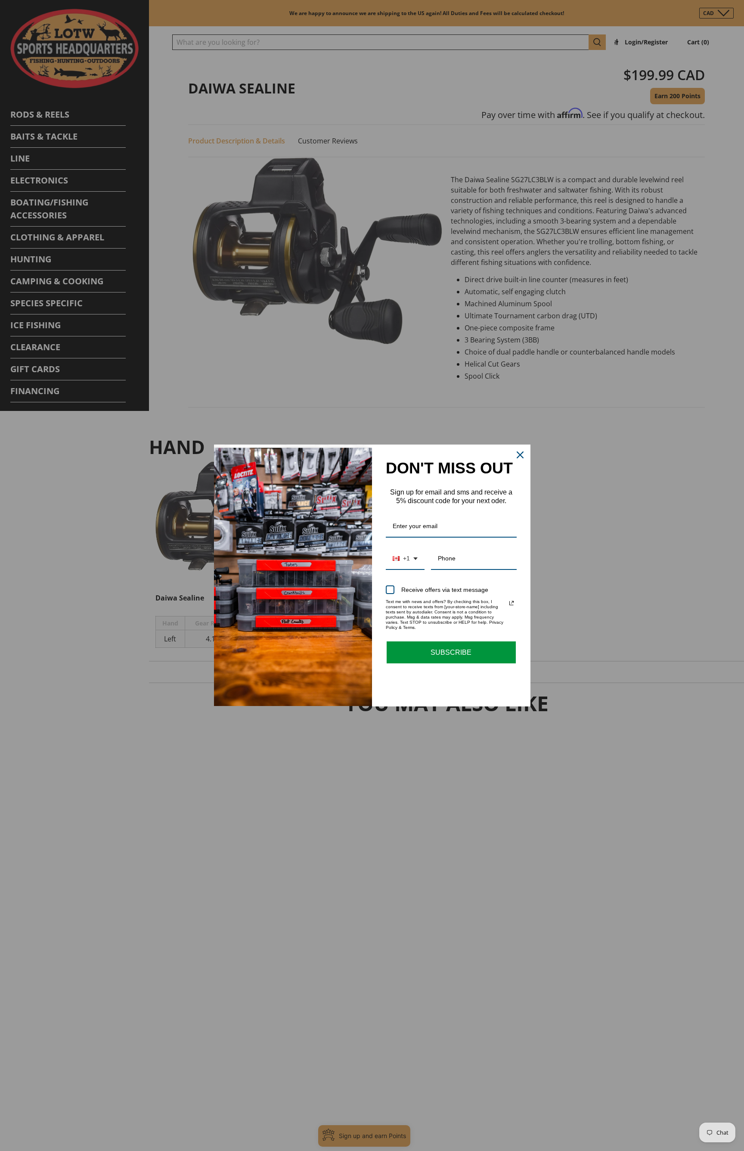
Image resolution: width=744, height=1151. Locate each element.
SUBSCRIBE (451, 652)
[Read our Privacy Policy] (511, 603)
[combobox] (405, 559)
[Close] (520, 455)
